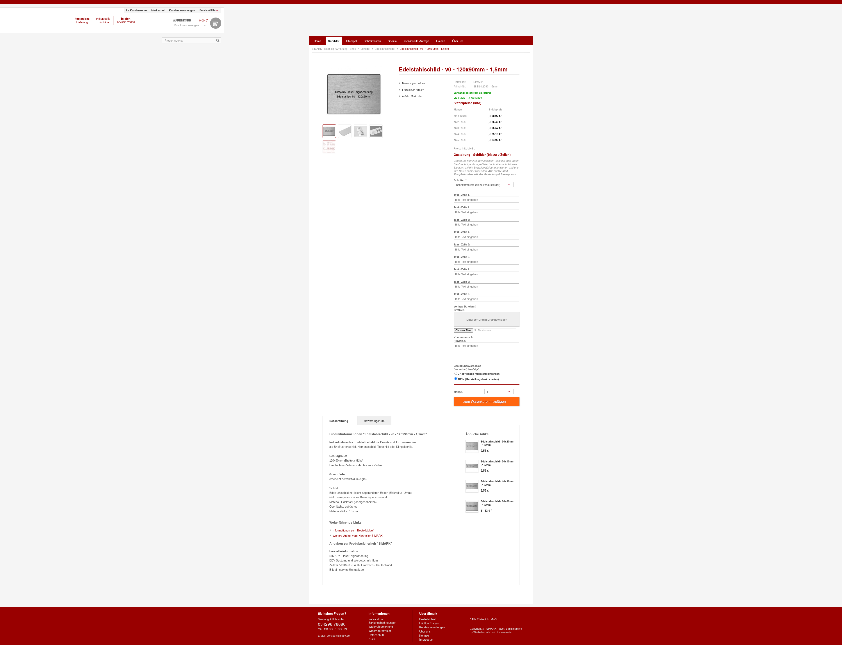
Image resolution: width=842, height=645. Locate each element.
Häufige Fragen (429, 623)
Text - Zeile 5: (462, 244)
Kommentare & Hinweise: (463, 339)
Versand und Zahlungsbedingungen (382, 620)
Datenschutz (377, 635)
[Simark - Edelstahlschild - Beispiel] (360, 131)
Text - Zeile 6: (462, 257)
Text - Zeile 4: (462, 232)
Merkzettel (157, 10)
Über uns (425, 631)
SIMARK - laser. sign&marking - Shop (28, 20)
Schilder (365, 48)
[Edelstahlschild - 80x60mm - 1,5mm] (472, 506)
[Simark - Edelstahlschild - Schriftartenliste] (329, 146)
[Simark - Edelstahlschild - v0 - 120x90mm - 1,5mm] (329, 131)
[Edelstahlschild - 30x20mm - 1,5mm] (472, 446)
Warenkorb (215, 23)
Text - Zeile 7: (462, 269)
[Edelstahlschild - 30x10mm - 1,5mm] (472, 466)
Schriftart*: (460, 180)
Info (477, 103)
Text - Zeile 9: (462, 294)
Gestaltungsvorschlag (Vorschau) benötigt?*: (468, 367)
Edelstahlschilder (385, 48)
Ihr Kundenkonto (136, 10)
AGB (372, 639)
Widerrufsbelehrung (381, 626)
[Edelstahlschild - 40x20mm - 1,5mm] (472, 486)
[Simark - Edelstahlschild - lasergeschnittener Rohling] (344, 131)
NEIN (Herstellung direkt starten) (478, 379)
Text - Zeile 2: (462, 207)
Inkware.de (505, 632)
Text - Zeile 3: (462, 220)
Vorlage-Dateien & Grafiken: (465, 308)
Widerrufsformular (380, 631)
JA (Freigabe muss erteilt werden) (479, 374)
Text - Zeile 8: (462, 282)
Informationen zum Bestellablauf (353, 530)
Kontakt (424, 635)
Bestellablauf (427, 619)
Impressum (426, 639)
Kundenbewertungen (182, 10)
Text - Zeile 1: (462, 195)
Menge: (458, 392)
